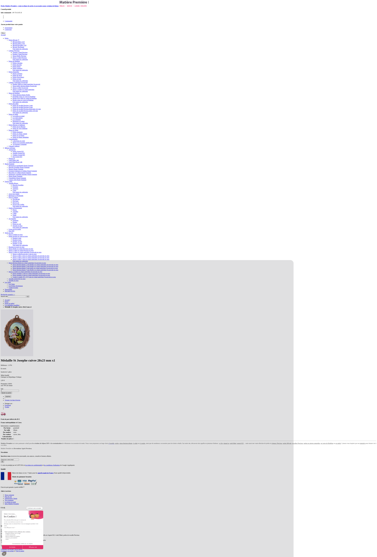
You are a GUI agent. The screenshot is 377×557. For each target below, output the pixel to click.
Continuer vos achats (7, 549)
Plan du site (8, 497)
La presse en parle (10, 502)
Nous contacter (9, 495)
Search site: (4, 296)
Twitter (7, 407)
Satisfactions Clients (11, 498)
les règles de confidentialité (33, 465)
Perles (6, 302)
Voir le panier (18, 549)
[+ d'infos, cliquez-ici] (25, 485)
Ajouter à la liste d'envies (12, 400)
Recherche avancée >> (8, 294)
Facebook (8, 405)
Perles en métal (9, 303)
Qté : (2, 389)
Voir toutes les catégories (20, 49)
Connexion (8, 29)
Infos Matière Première (12, 504)
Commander (8, 21)
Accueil (3, 35)
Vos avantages (9, 500)
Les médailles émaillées (12, 305)
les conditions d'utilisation (52, 465)
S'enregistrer (8, 28)
